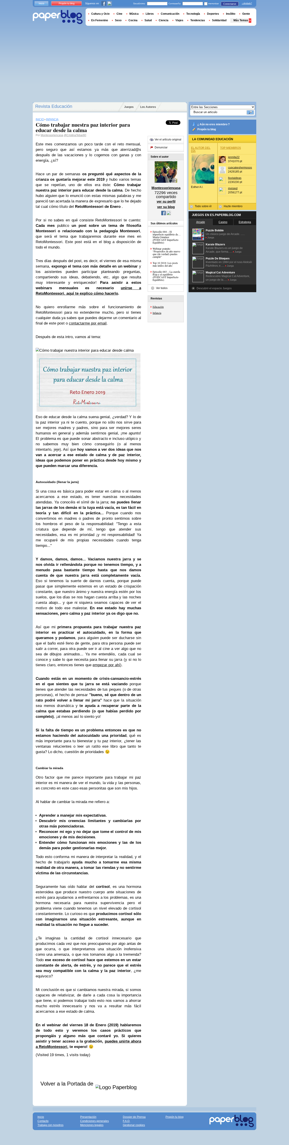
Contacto (43, 1121)
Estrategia (245, 222)
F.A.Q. (126, 1121)
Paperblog (58, 17)
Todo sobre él (203, 206)
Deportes (213, 13)
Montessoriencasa (52, 135)
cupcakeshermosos (240, 167)
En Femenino (99, 20)
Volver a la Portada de (67, 1084)
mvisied (233, 188)
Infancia (157, 313)
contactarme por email (88, 323)
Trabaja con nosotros (50, 1125)
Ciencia (163, 20)
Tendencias (197, 20)
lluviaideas (234, 178)
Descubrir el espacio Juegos (214, 288)
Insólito (230, 13)
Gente (246, 13)
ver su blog (166, 207)
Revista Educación (53, 106)
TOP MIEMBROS (230, 147)
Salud (148, 20)
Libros (150, 13)
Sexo (118, 20)
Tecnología (193, 13)
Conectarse (229, 3)
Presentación (88, 1117)
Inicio (41, 3)
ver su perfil (166, 201)
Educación (158, 306)
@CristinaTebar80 (75, 135)
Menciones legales (91, 1125)
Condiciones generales (94, 1121)
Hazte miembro (233, 206)
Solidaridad (219, 20)
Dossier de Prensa (134, 1117)
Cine (119, 13)
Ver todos (162, 288)
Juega (210, 237)
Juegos (129, 107)
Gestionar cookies (134, 1125)
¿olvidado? (247, 3)
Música (134, 13)
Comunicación (170, 13)
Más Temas (240, 20)
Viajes (179, 20)
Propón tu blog (206, 129)
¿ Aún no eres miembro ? (213, 124)
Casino (223, 222)
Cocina (133, 20)
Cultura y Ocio (100, 13)
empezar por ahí (106, 665)
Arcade (200, 222)
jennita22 (234, 157)
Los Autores (148, 107)
